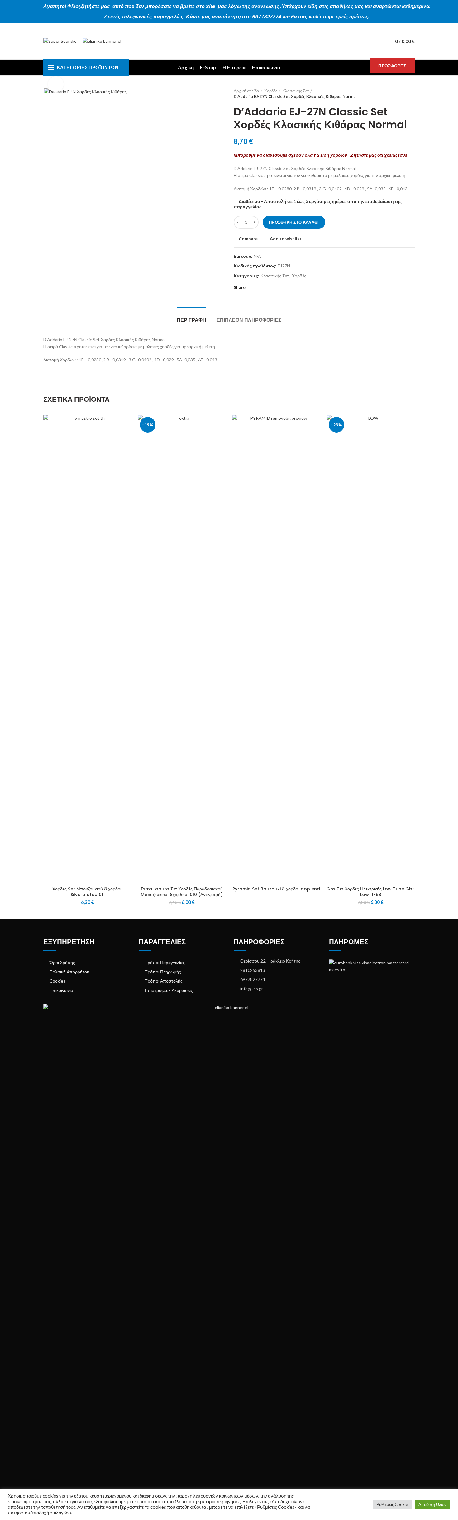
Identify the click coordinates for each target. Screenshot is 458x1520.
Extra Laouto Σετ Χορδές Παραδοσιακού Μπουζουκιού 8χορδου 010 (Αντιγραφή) (182, 891)
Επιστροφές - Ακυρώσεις (169, 990)
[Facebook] (252, 287)
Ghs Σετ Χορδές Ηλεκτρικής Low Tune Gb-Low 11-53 (371, 891)
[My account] (378, 41)
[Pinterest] (267, 287)
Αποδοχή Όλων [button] (432, 1504)
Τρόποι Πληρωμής (163, 971)
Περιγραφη (191, 320)
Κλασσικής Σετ (295, 90)
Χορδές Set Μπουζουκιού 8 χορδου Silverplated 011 (87, 891)
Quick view (127, 439)
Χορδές (270, 90)
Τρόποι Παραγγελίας (165, 962)
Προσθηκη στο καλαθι (294, 222)
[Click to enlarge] (56, 84)
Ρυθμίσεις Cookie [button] (392, 1504)
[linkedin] (274, 287)
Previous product (399, 94)
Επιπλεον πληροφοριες (249, 320)
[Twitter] (260, 287)
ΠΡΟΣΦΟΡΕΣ (392, 65)
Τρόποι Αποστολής (164, 980)
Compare (248, 239)
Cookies (57, 980)
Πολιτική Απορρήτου (69, 971)
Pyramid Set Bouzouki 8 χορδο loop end (276, 889)
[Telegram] (281, 287)
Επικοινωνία (61, 990)
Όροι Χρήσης (62, 962)
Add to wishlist (286, 239)
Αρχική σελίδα (246, 90)
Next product (411, 94)
